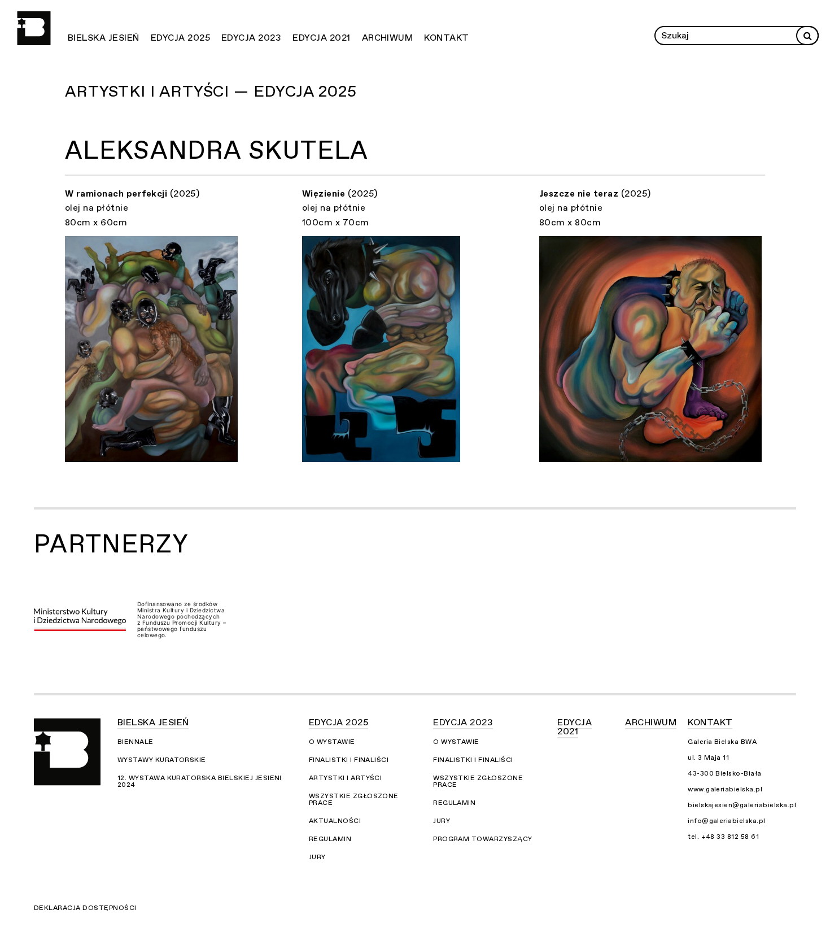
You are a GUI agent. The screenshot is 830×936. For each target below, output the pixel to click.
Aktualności (335, 821)
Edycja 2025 (180, 37)
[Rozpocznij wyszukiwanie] (807, 35)
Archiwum (387, 37)
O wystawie (332, 742)
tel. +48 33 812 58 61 (723, 837)
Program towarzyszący (482, 839)
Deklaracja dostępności (85, 908)
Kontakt (446, 37)
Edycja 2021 (321, 37)
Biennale (135, 742)
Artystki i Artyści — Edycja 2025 (211, 91)
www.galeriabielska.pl (725, 789)
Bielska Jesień (103, 37)
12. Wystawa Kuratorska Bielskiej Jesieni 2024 (199, 781)
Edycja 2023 (251, 37)
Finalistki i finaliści (349, 760)
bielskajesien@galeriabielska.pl (742, 805)
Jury (317, 857)
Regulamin (330, 839)
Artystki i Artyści (345, 778)
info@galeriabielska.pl (727, 821)
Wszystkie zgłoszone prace (354, 799)
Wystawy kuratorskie (161, 760)
